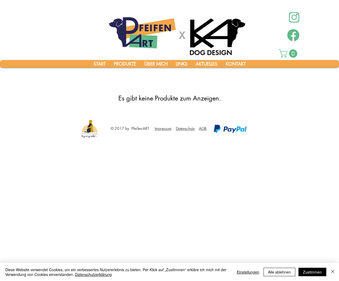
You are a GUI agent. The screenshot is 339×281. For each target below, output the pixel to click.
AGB (203, 128)
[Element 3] (293, 35)
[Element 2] (294, 17)
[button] (289, 53)
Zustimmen (312, 272)
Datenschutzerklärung (93, 274)
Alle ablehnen (279, 272)
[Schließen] (332, 272)
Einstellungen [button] (248, 272)
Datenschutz (185, 128)
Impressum (163, 128)
